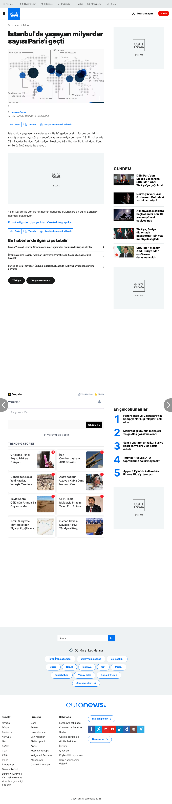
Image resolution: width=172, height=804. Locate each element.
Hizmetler (36, 716)
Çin (103, 666)
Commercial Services (70, 727)
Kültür (5, 755)
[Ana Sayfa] (9, 25)
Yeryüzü (6, 736)
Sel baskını (117, 658)
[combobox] (124, 4)
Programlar (8, 764)
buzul (53, 666)
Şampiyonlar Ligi (86, 683)
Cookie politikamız (69, 736)
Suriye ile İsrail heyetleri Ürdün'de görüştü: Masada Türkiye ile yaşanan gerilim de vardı (51, 267)
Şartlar (63, 731)
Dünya (26, 25)
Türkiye (16, 280)
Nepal (69, 666)
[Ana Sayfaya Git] (14, 14)
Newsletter (98, 739)
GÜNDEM (122, 168)
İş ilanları (64, 750)
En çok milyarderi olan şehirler (26, 222)
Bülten (34, 727)
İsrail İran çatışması (60, 658)
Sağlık (5, 745)
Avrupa (6, 722)
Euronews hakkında (70, 722)
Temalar (6, 716)
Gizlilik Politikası (67, 741)
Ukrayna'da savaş (91, 658)
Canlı (164, 13)
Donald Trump (109, 674)
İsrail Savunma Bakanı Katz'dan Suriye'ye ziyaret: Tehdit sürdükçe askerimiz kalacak (49, 256)
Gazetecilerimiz (10, 769)
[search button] (108, 4)
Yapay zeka (84, 674)
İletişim (63, 745)
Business (7, 731)
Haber (16, 25)
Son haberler (38, 736)
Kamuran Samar (18, 112)
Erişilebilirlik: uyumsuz (71, 755)
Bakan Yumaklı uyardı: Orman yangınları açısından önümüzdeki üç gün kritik (50, 247)
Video (5, 759)
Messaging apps (40, 750)
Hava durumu (38, 731)
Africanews (37, 759)
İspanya (87, 666)
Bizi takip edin (38, 741)
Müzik (118, 666)
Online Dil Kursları (40, 764)
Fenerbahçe (61, 674)
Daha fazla (65, 716)
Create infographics (59, 222)
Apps (33, 745)
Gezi (4, 750)
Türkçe (9, 4)
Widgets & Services (41, 755)
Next (4, 741)
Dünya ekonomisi (41, 280)
